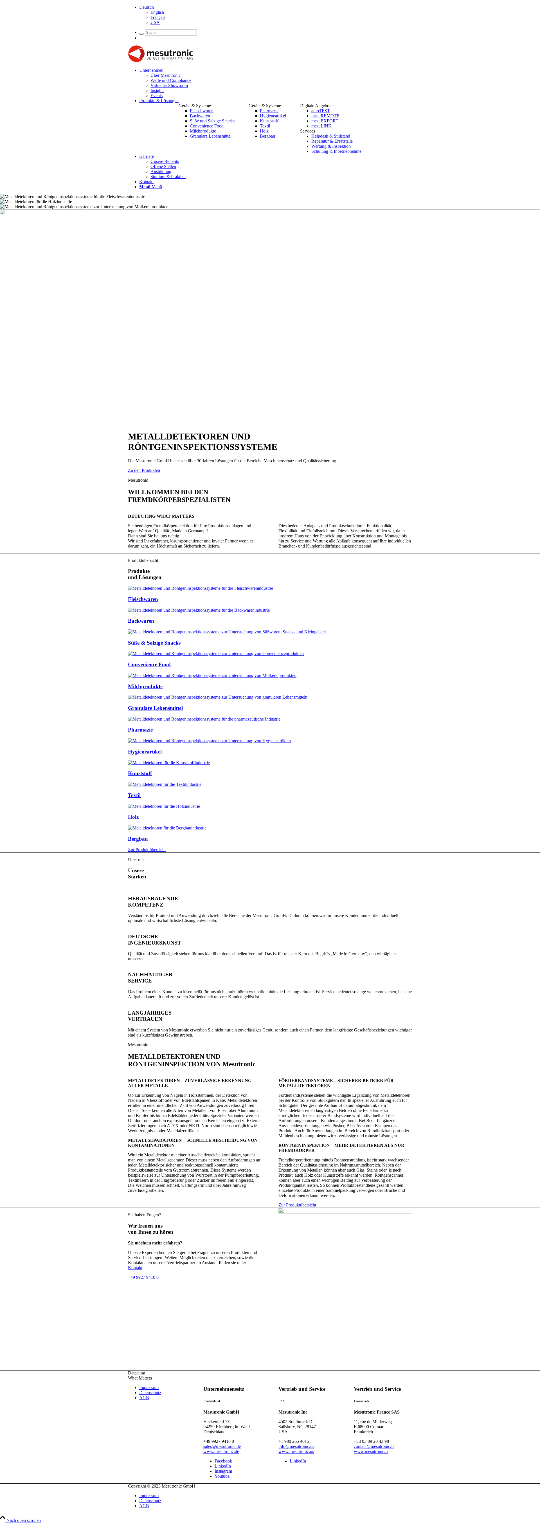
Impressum (149, 1387)
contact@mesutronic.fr (374, 1446)
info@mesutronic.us (296, 1446)
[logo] (160, 60)
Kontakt (135, 1267)
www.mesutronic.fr (371, 1451)
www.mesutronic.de (221, 1451)
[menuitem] (275, 15)
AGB (144, 1397)
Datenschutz (150, 1392)
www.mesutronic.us (296, 1451)
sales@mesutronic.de (222, 1446)
